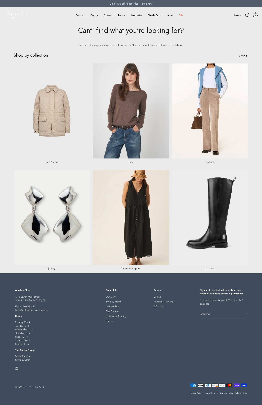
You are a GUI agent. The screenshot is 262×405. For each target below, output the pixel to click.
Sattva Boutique (22, 356)
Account (237, 15)
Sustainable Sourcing (116, 316)
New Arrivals (51, 162)
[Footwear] (210, 217)
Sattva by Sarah (22, 360)
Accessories (136, 15)
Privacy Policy (196, 392)
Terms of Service (211, 392)
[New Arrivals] (52, 111)
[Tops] (131, 111)
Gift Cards (159, 306)
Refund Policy (241, 392)
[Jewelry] (52, 217)
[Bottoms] (210, 111)
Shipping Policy (226, 392)
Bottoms (210, 162)
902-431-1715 (29, 306)
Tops (131, 162)
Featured (80, 15)
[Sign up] (245, 313)
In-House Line (112, 306)
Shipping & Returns (163, 301)
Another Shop (28, 387)
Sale (181, 15)
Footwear (108, 15)
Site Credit (39, 387)
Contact (157, 296)
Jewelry (121, 15)
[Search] (247, 15)
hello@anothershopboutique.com (31, 310)
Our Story (111, 296)
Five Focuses (112, 311)
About (170, 15)
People (109, 321)
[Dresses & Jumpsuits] (131, 217)
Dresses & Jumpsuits (131, 268)
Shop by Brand (154, 15)
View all (243, 55)
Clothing (94, 15)
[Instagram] (16, 368)
